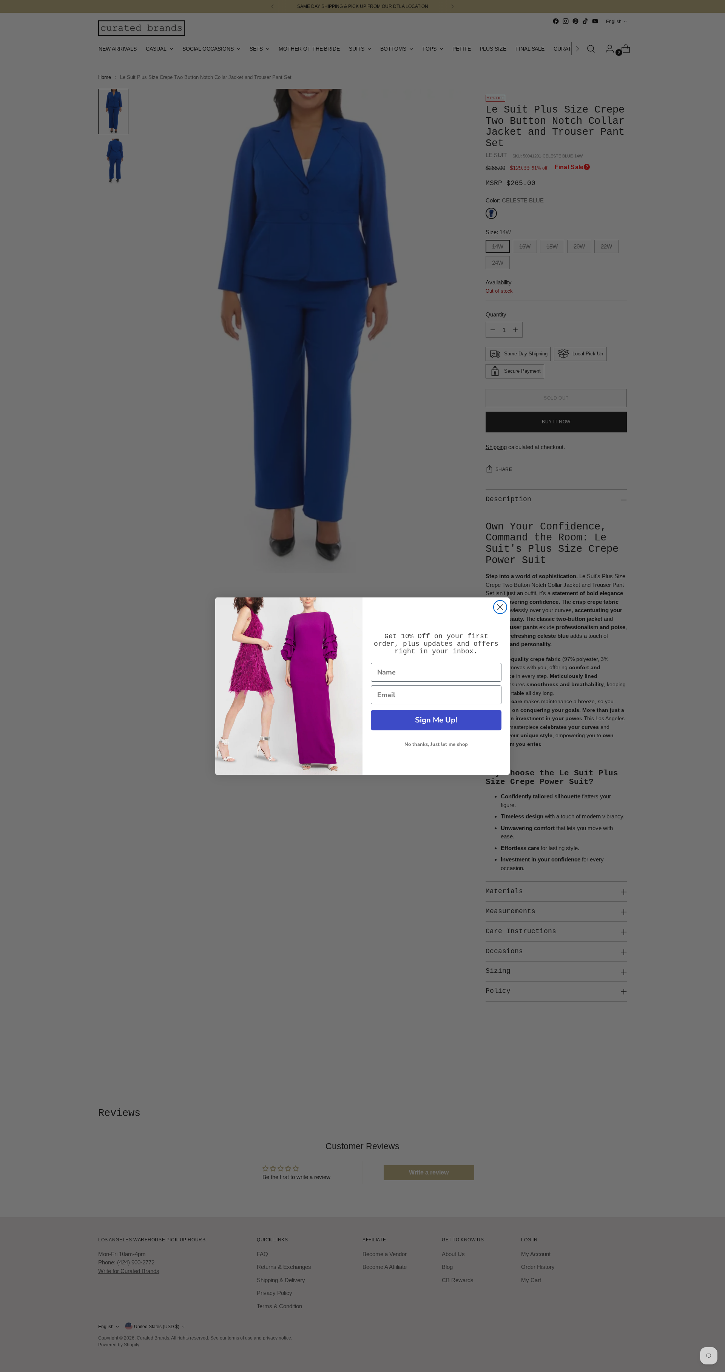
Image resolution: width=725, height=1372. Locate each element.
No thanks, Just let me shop (436, 744)
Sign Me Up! (436, 720)
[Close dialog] (500, 607)
